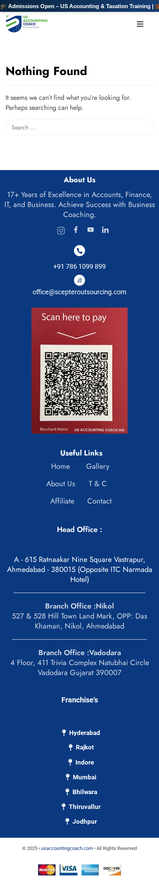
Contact (99, 501)
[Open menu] (141, 25)
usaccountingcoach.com (67, 848)
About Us (60, 483)
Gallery (97, 466)
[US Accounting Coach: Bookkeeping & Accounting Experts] (27, 23)
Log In (98, 23)
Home (60, 466)
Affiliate (62, 501)
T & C (98, 483)
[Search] (150, 71)
